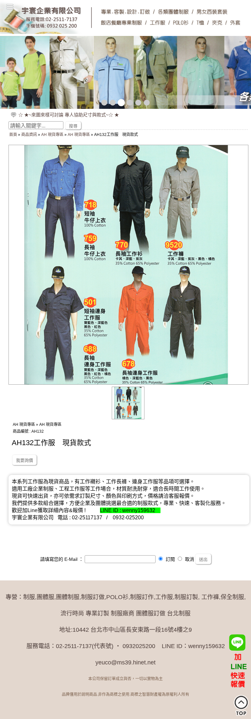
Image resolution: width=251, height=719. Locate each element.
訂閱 (169, 559)
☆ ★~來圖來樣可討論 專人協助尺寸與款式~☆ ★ (68, 114)
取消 (189, 559)
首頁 (13, 134)
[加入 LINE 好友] (237, 662)
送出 (203, 559)
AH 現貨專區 (52, 134)
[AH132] (128, 417)
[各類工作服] (125, 72)
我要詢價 (24, 460)
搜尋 (73, 126)
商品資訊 (29, 134)
